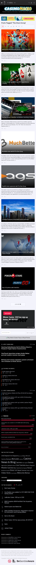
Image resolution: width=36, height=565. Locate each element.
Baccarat (20, 455)
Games (30, 462)
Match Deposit (30, 465)
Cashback (21, 459)
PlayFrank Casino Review (14, 543)
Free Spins (25, 462)
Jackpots (10, 465)
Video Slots (5, 473)
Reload (29, 468)
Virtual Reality (14, 473)
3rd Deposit (14, 456)
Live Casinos (20, 465)
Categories (4, 480)
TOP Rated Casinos (20, 470)
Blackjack (9, 459)
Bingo (24, 455)
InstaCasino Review (13, 538)
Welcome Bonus (23, 473)
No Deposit (24, 468)
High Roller (4, 465)
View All (31, 344)
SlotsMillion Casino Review (15, 537)
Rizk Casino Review (13, 541)
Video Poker (30, 470)
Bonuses (15, 459)
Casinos (19, 462)
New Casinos (17, 468)
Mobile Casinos (7, 468)
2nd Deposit (5, 456)
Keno (14, 465)
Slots (12, 470)
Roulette (3, 470)
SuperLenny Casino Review (15, 540)
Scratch (8, 470)
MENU (11, 3)
